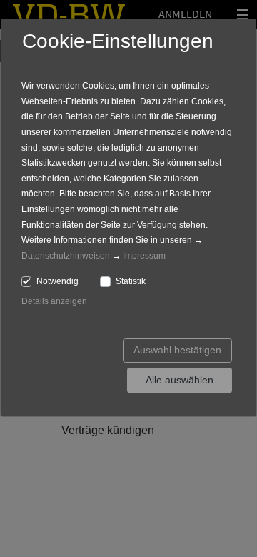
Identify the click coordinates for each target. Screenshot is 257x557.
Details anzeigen (54, 301)
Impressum (144, 255)
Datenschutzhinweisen (65, 255)
